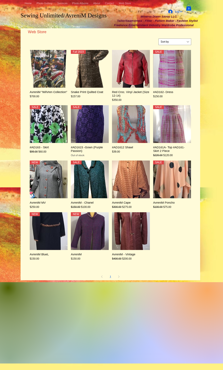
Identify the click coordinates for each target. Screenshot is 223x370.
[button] (188, 7)
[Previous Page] (102, 276)
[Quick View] (49, 69)
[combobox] (175, 42)
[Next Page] (119, 276)
